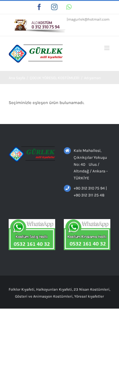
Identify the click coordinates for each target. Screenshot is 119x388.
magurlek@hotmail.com (88, 19)
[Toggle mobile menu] (107, 48)
